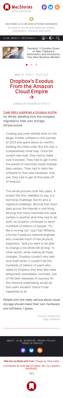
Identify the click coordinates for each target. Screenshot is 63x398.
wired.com (53, 316)
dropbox (55, 319)
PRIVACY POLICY (46, 340)
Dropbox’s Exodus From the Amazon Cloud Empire (31, 86)
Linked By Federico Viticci (31, 103)
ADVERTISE (30, 340)
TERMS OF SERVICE (31, 343)
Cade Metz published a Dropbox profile (30, 112)
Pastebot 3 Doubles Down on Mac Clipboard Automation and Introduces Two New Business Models (43, 53)
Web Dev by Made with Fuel (19, 361)
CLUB (6, 38)
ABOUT (10, 340)
